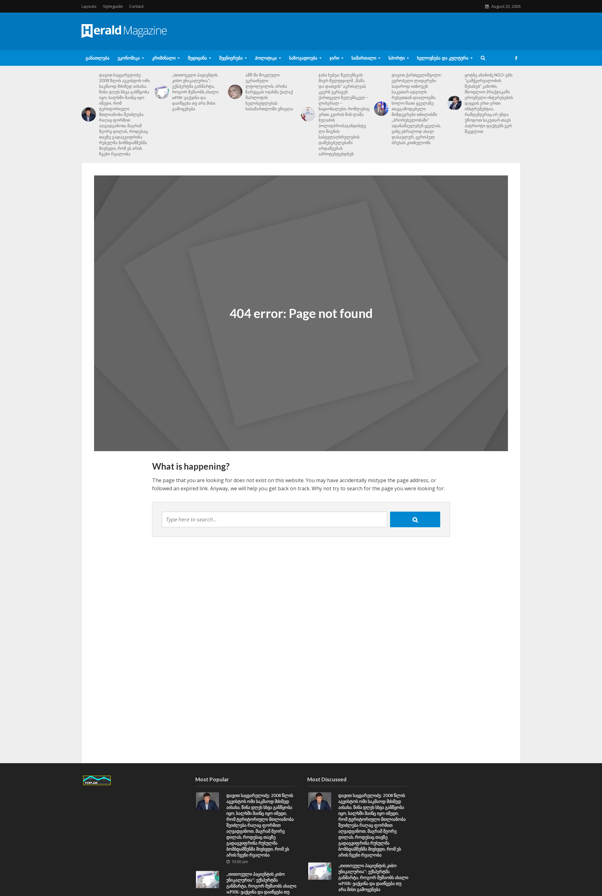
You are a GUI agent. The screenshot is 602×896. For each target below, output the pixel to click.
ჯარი (334, 58)
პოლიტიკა (266, 58)
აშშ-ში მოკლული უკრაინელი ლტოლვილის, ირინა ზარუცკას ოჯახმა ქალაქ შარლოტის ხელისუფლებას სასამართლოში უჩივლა (269, 91)
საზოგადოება (303, 58)
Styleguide (113, 6)
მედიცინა (197, 58)
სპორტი (396, 58)
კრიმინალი (164, 58)
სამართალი (363, 58)
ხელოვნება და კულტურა (442, 58)
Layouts (89, 6)
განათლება (97, 58)
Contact (136, 6)
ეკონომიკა (129, 58)
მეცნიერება (231, 58)
